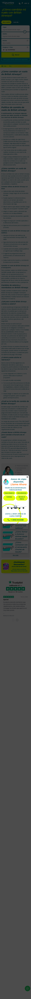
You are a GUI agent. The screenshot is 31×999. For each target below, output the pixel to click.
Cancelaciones (21, 493)
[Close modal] (27, 477)
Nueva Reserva (9, 493)
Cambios (9, 497)
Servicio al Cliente (22, 498)
